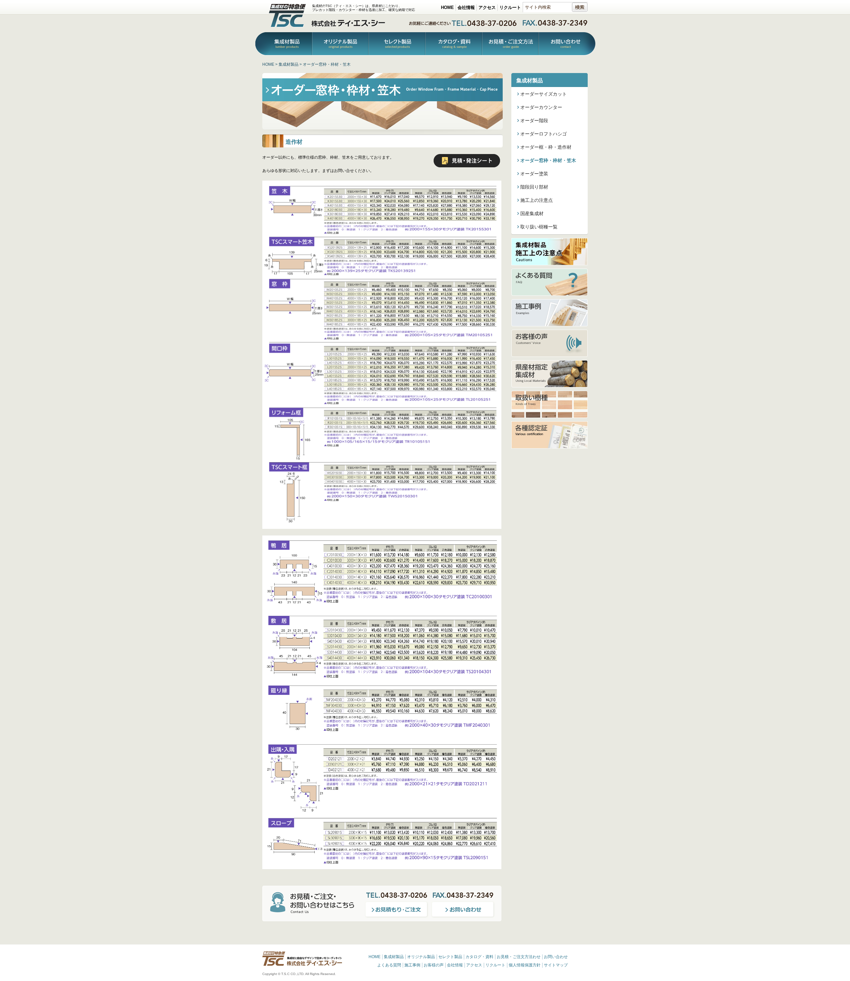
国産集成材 (532, 213)
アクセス (487, 7)
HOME (447, 7)
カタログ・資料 (453, 44)
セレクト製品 (450, 956)
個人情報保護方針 (525, 965)
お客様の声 (434, 965)
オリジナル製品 (340, 44)
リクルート (510, 7)
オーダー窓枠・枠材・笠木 (548, 160)
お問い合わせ (567, 44)
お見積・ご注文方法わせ (519, 956)
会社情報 (466, 7)
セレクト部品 (397, 44)
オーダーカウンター (541, 107)
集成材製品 (283, 44)
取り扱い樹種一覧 (538, 226)
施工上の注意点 (536, 200)
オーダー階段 (534, 120)
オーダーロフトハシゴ (543, 133)
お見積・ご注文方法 (510, 44)
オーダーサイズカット (543, 94)
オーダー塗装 (534, 173)
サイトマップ (556, 965)
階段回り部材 (534, 187)
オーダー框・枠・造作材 (545, 147)
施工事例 (412, 965)
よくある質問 (389, 965)
